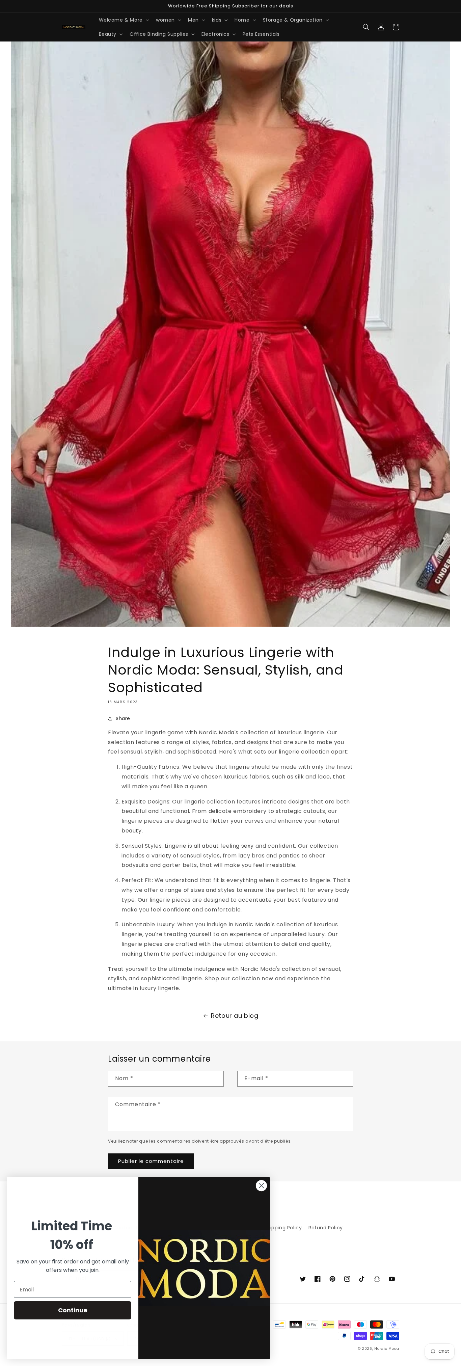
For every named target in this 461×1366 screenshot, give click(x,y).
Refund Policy (325, 1227)
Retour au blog (234, 1015)
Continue (72, 1310)
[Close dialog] (261, 1186)
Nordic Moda (386, 1348)
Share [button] (123, 718)
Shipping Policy (283, 1227)
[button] (123, 20)
